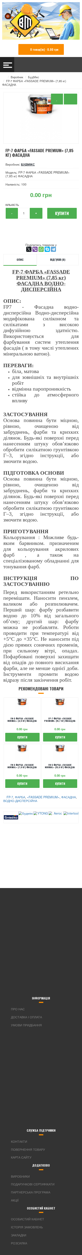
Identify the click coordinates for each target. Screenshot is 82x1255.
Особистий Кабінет (27, 1219)
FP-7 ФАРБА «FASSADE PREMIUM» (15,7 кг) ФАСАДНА (59, 719)
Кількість (12, 204)
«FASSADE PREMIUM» (43, 797)
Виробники (20, 1176)
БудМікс (33, 77)
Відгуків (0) (57, 259)
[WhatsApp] (41, 249)
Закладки (18, 1235)
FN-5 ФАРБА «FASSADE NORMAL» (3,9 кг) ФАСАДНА (22, 719)
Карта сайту (21, 1157)
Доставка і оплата (26, 1017)
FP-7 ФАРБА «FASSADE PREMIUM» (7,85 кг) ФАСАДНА (34, 83)
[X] (28, 249)
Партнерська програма (30, 1192)
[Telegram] (53, 249)
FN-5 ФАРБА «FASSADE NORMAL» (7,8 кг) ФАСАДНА (22, 766)
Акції (15, 1200)
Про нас (18, 1009)
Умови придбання (26, 1025)
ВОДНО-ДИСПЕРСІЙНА (20, 801)
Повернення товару (28, 1149)
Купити (62, 213)
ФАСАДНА (68, 797)
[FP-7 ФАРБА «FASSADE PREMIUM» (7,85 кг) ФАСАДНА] (41, 118)
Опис (20, 259)
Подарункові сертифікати (32, 1184)
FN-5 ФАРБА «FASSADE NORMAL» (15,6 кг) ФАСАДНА (60, 766)
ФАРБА (20, 797)
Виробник (17, 77)
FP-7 (10, 797)
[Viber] (35, 249)
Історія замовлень (27, 1227)
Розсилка (19, 1243)
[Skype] (47, 249)
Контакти (19, 1141)
